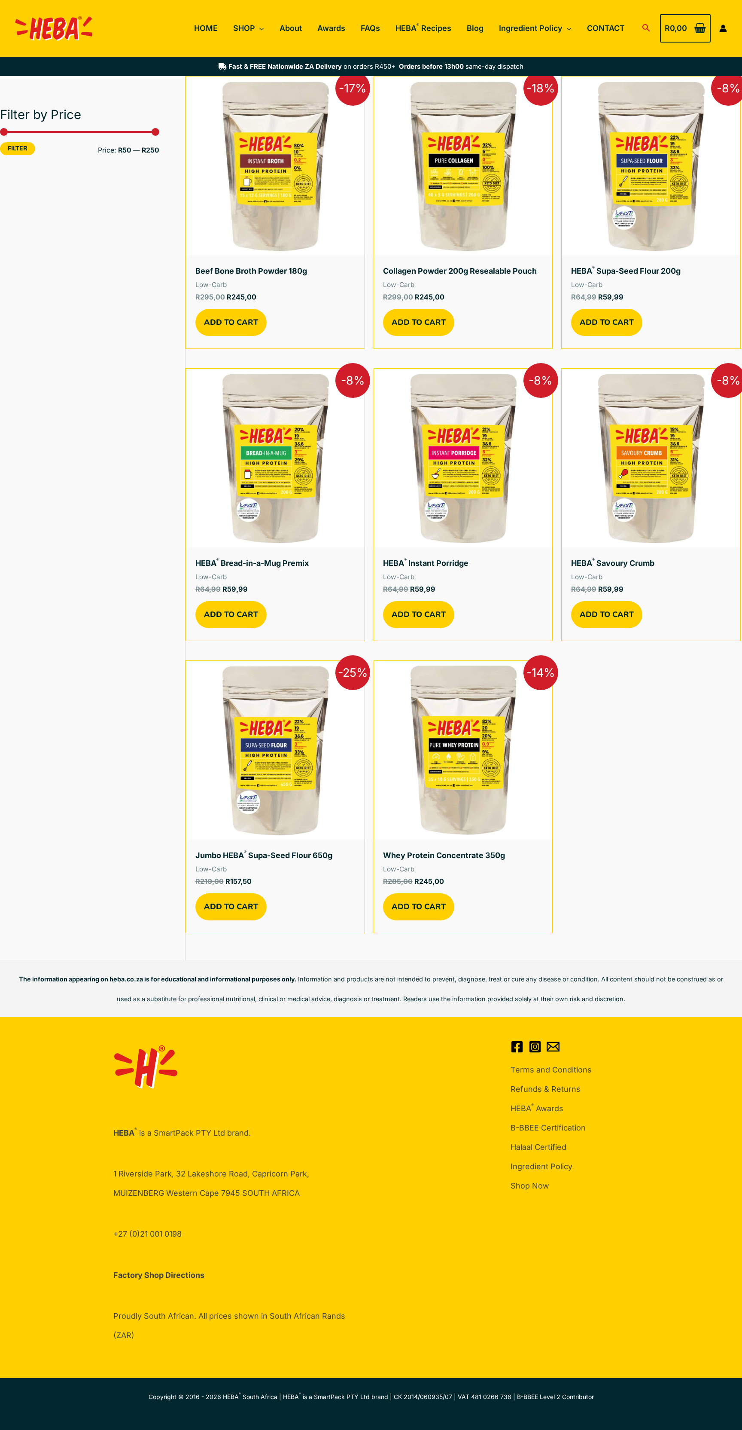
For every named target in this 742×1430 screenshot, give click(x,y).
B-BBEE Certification (548, 1127)
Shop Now (530, 1185)
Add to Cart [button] (231, 322)
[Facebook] (517, 1046)
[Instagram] (535, 1046)
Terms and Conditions (551, 1069)
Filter (17, 148)
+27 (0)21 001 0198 (147, 1233)
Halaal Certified (538, 1147)
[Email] (553, 1046)
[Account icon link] (723, 28)
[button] (259, 28)
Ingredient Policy (541, 1166)
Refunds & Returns (546, 1089)
